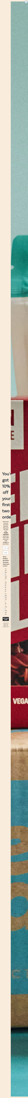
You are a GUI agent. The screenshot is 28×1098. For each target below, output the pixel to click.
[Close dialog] (26, 2)
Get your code (6, 619)
